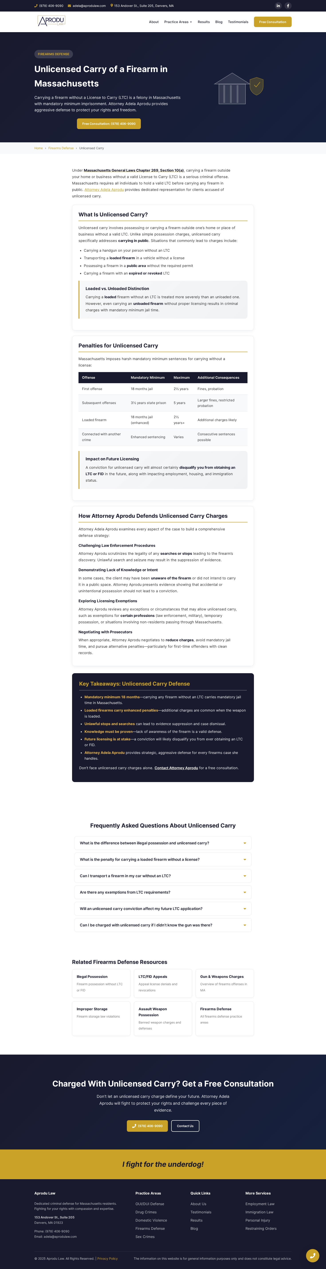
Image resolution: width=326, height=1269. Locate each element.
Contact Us (185, 1126)
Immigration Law (259, 1212)
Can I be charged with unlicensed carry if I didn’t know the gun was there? (146, 925)
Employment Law (260, 1204)
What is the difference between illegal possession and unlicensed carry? (144, 843)
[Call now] (312, 1255)
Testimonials (238, 22)
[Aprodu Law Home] (50, 22)
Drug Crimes (146, 1212)
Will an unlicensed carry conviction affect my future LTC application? (141, 908)
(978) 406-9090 (51, 6)
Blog (218, 22)
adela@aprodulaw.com (89, 6)
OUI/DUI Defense (150, 1204)
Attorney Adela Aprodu (104, 189)
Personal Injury (257, 1220)
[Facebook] (288, 5)
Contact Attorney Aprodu (176, 768)
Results (204, 22)
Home (38, 148)
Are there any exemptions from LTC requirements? (125, 892)
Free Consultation (272, 22)
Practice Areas (176, 22)
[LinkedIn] (278, 5)
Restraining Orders (261, 1228)
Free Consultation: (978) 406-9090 (109, 124)
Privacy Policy (107, 1258)
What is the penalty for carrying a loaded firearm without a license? (140, 859)
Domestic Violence (151, 1220)
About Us (198, 1204)
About (154, 22)
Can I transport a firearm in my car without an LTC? (125, 876)
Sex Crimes (145, 1236)
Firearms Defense (61, 148)
